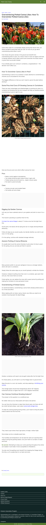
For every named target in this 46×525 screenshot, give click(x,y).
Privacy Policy (4, 499)
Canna (9, 12)
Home (3, 12)
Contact (2, 493)
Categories (3, 521)
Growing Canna (6, 470)
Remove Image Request (6, 497)
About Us (3, 495)
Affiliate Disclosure (5, 503)
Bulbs (6, 12)
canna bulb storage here (31, 406)
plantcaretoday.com (22, 523)
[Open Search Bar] (40, 2)
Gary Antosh (5, 19)
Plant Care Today (6, 2)
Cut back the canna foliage (9, 221)
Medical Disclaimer (5, 501)
